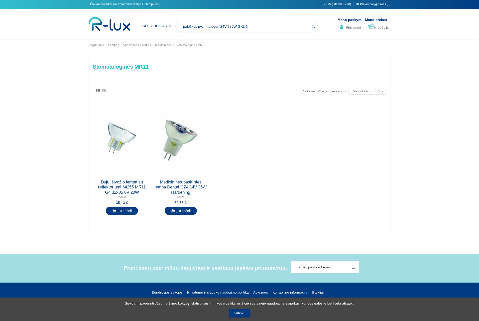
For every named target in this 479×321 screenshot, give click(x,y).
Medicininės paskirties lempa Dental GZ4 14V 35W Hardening (181, 187)
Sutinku (239, 313)
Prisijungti (353, 27)
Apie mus (260, 292)
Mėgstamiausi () (339, 4)
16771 (180, 197)
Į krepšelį (125, 211)
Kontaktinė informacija (289, 292)
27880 (122, 197)
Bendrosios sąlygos (167, 292)
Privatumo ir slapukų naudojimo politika (218, 292)
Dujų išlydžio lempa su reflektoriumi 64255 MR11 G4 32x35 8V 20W (122, 187)
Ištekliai (318, 292)
